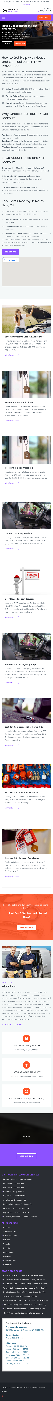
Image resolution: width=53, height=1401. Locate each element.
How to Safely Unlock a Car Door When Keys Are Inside (24, 1279)
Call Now (7, 43)
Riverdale (6, 1227)
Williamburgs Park (10, 1235)
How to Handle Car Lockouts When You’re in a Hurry (23, 1275)
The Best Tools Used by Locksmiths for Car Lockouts (23, 1313)
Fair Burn (6, 1240)
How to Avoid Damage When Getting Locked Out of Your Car (26, 1284)
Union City (7, 1244)
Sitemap (4, 1391)
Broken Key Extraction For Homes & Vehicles (20, 1216)
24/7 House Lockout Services (14, 1196)
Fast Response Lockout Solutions (16, 1208)
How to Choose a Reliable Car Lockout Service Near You (24, 1292)
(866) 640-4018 (45, 11)
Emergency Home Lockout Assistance (17, 1179)
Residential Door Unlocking (13, 1183)
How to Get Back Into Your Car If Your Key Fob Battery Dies (25, 1300)
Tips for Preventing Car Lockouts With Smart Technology (24, 1304)
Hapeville (6, 1248)
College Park (8, 1252)
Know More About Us (10, 1024)
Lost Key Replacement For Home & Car (18, 1204)
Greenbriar (7, 1265)
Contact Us (26, 4)
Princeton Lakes (9, 1260)
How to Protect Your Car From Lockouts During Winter (24, 1309)
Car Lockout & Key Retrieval (13, 1191)
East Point (7, 1256)
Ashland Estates (9, 1231)
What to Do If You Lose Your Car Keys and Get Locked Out (25, 1288)
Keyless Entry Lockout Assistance (16, 1212)
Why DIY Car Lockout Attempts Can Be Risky (20, 1296)
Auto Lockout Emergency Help (14, 1200)
